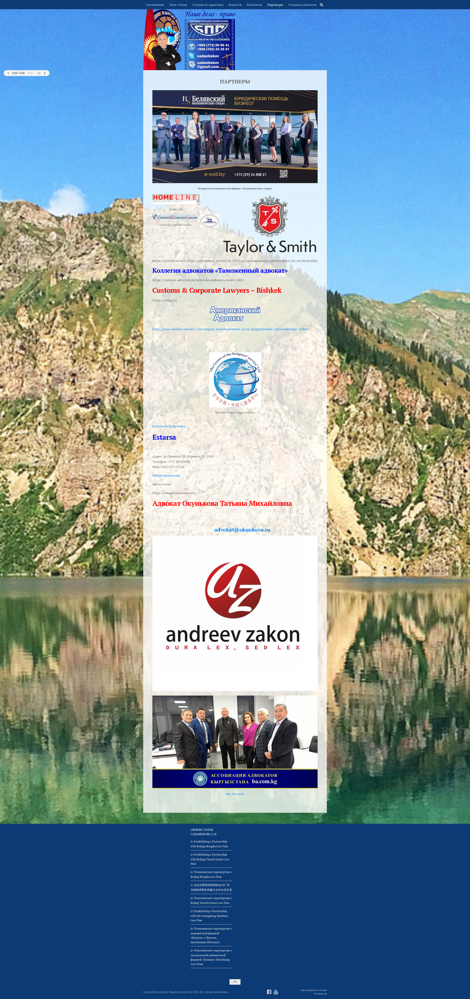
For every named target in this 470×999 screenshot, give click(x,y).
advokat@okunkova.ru (242, 529)
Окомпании (155, 4)
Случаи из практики (207, 4)
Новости (235, 4)
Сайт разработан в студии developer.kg (313, 992)
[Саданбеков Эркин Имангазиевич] (269, 991)
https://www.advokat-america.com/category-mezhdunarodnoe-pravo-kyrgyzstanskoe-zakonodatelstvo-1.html (230, 329)
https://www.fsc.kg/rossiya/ (169, 426)
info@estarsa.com (166, 475)
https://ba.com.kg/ (235, 793)
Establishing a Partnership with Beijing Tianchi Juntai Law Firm (210, 859)
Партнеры (275, 4)
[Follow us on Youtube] (275, 991)
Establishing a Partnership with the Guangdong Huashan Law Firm (209, 915)
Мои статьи (178, 4)
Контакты (254, 4)
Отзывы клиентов (302, 4)
